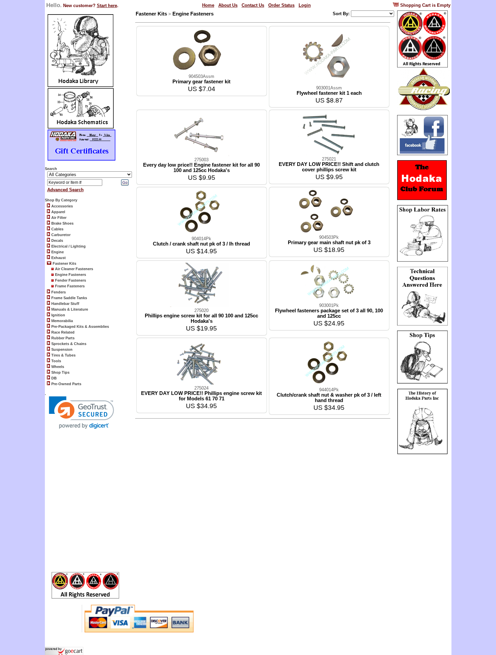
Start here (107, 5)
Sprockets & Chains (68, 344)
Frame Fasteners (70, 286)
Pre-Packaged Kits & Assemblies (80, 326)
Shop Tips (60, 372)
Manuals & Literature (69, 309)
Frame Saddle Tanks (69, 298)
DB (54, 378)
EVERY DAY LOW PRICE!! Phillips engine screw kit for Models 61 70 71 (201, 396)
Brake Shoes (62, 223)
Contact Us (253, 5)
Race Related (63, 332)
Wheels (57, 367)
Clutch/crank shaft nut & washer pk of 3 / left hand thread (329, 397)
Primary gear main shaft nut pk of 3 (329, 242)
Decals (57, 240)
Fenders (58, 292)
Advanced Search (65, 189)
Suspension (62, 349)
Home (208, 5)
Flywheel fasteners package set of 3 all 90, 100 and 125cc (329, 313)
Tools (56, 361)
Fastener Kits (64, 263)
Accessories (62, 206)
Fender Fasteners (70, 280)
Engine (57, 252)
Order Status (281, 5)
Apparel (58, 212)
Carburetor (61, 235)
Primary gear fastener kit (201, 81)
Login (305, 5)
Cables (57, 229)
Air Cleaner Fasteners (74, 269)
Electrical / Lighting (68, 246)
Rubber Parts (63, 338)
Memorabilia (62, 321)
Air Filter (58, 218)
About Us (228, 5)
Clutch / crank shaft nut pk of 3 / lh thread (201, 244)
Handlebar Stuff (65, 304)
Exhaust (58, 258)
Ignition (58, 315)
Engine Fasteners (70, 275)
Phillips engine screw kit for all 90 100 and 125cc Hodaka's (201, 318)
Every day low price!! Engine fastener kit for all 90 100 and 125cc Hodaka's (201, 167)
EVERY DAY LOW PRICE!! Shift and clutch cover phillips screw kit (329, 167)
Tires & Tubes (63, 355)
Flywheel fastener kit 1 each (329, 93)
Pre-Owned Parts (66, 384)
